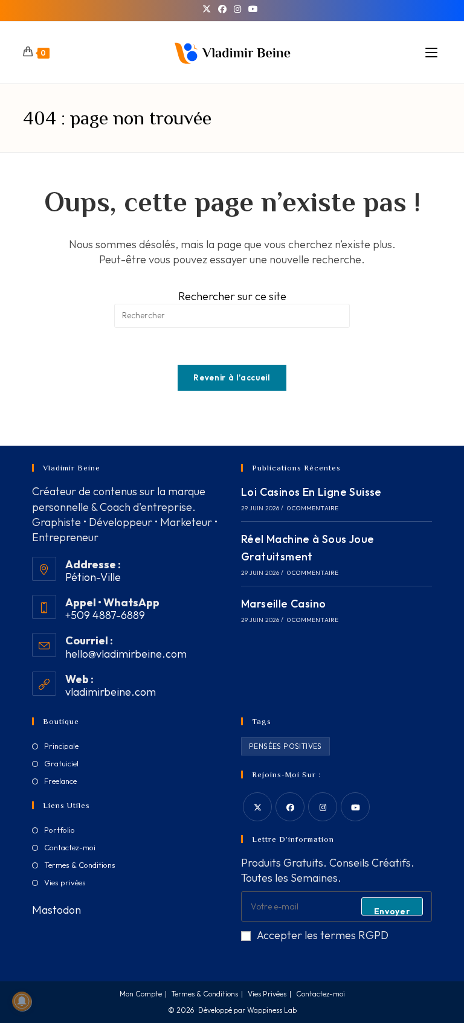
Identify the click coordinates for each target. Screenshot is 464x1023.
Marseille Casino (283, 604)
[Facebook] (222, 9)
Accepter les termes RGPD (322, 935)
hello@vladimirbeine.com (126, 654)
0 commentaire (313, 508)
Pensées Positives (285, 746)
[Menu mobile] (433, 52)
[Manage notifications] (21, 1001)
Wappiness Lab (272, 1010)
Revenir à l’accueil (231, 377)
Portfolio (59, 830)
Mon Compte (141, 993)
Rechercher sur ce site (232, 296)
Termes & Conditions (79, 865)
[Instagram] (237, 9)
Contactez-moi (69, 847)
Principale (61, 746)
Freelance (60, 781)
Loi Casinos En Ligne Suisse (311, 492)
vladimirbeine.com (110, 692)
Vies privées (65, 882)
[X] (208, 9)
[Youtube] (355, 806)
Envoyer (392, 911)
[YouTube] (253, 9)
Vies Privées (267, 993)
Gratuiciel (61, 763)
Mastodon (56, 910)
